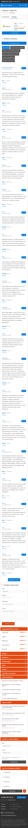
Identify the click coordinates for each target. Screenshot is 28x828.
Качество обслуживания (17, 47)
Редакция (3, 806)
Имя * (3, 588)
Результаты (24, 791)
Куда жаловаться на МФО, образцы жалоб (11, 685)
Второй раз (7, 777)
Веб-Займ (4, 649)
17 (24, 88)
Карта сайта (14, 809)
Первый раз (7, 772)
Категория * (5, 601)
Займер (4, 636)
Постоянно (7, 786)
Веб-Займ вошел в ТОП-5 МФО (10, 719)
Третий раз (7, 781)
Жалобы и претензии (8, 60)
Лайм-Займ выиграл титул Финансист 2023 (13, 713)
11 (24, 68)
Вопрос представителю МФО (10, 54)
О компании (5, 17)
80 (24, 308)
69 (24, 281)
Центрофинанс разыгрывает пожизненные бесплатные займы (13, 706)
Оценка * (4, 595)
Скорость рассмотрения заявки (11, 50)
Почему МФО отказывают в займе (11, 689)
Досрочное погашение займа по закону (12, 680)
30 (24, 235)
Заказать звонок (21, 797)
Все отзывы (6, 47)
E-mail (3, 750)
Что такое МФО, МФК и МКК (9, 698)
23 (24, 504)
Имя (3, 743)
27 (24, 451)
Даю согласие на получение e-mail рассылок (11, 758)
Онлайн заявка (14, 33)
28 (24, 165)
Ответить (4, 82)
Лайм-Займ (5, 632)
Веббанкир (5, 641)
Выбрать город (15, 804)
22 (24, 212)
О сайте (3, 804)
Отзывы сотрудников (8, 57)
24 (24, 479)
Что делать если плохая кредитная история (11, 693)
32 (24, 257)
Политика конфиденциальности (8, 815)
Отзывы (14, 17)
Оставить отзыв (14, 43)
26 (24, 137)
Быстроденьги (5, 645)
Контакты (3, 809)
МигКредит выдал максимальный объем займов (13, 725)
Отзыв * (4, 608)
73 (24, 391)
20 (24, 111)
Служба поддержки (16, 806)
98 (24, 359)
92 (24, 334)
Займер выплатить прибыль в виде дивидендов (11, 732)
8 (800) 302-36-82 (6, 1)
